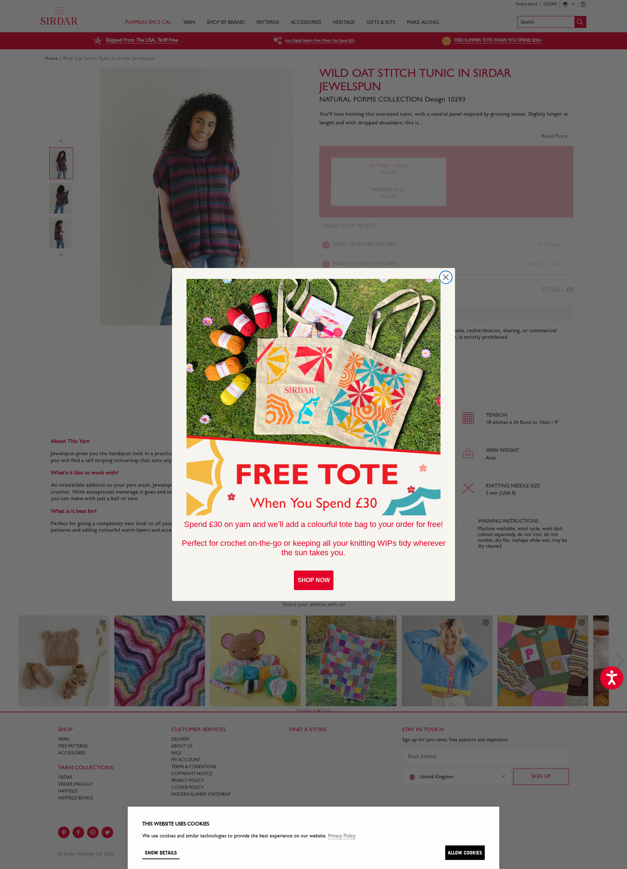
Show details (161, 852)
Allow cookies (465, 852)
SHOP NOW (314, 580)
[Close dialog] (445, 277)
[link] (313, 397)
